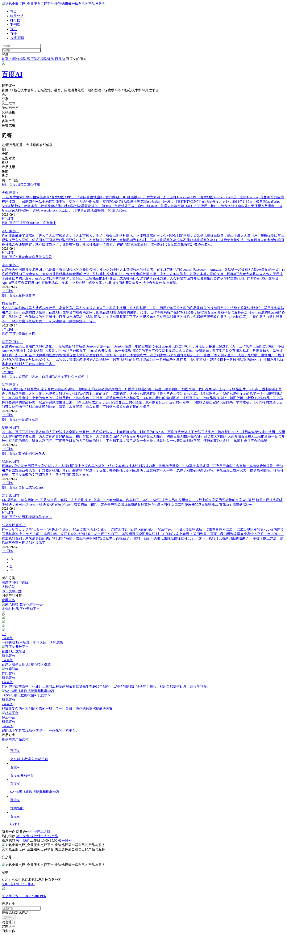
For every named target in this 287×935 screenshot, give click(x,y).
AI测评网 (17, 38)
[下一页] (147, 570)
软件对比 (37, 836)
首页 (13, 11)
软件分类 (17, 16)
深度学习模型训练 (41, 59)
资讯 (13, 29)
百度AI (60, 59)
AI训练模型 (17, 59)
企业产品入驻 (40, 831)
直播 (13, 33)
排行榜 (15, 20)
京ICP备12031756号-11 (18, 884)
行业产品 (51, 836)
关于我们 (22, 840)
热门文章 (23, 836)
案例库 (15, 24)
